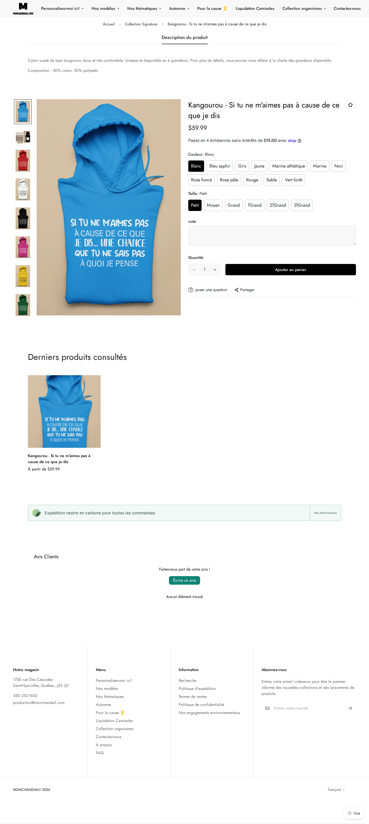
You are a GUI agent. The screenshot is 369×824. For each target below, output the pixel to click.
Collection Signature (141, 24)
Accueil (109, 24)
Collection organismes (302, 8)
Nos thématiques (142, 8)
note (192, 221)
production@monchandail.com (39, 702)
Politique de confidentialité (201, 704)
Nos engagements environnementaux (209, 713)
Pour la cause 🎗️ (212, 8)
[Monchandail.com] (23, 8)
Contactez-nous (347, 8)
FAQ (100, 753)
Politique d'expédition (197, 688)
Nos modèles (103, 8)
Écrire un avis (184, 580)
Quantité (195, 257)
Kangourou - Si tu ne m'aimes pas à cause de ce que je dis (59, 459)
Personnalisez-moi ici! (60, 8)
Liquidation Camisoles (255, 8)
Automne (177, 8)
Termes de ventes (193, 696)
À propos (104, 745)
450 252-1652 (25, 695)
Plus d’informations (325, 512)
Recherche (187, 680)
